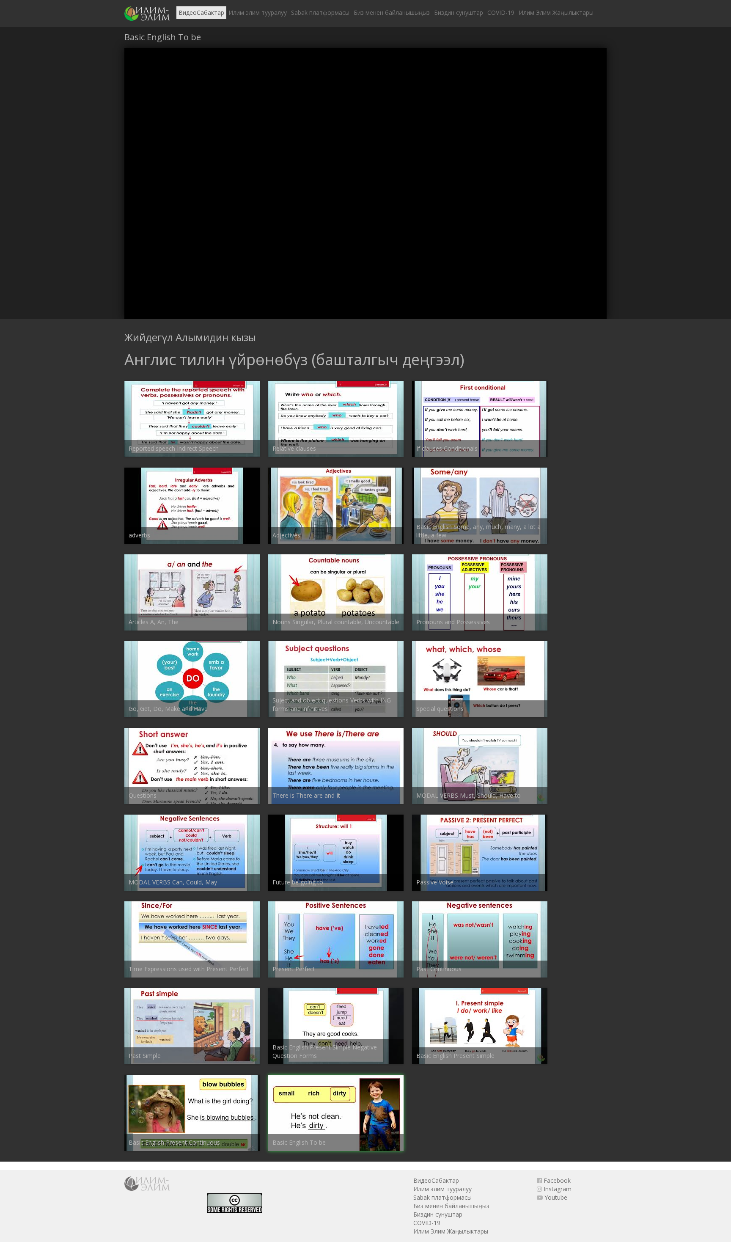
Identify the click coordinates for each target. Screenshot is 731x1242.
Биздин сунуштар (458, 12)
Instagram (557, 1189)
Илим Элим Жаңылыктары (556, 12)
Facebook (556, 1180)
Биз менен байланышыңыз (392, 12)
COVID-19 (500, 12)
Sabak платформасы (320, 12)
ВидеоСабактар (201, 12)
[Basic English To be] (147, 13)
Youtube (555, 1197)
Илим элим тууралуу (257, 12)
